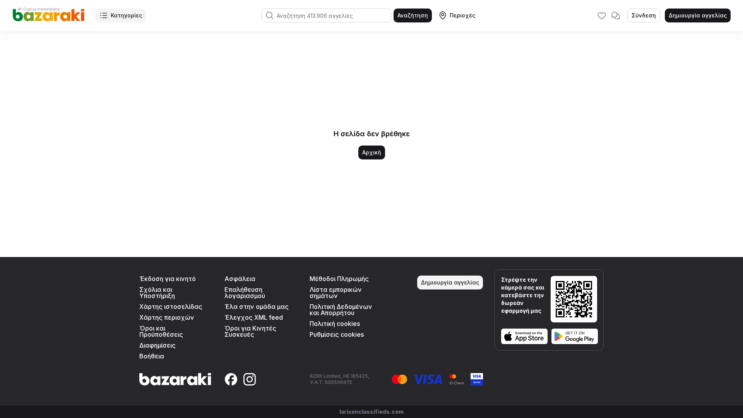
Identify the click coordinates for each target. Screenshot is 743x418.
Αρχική (371, 152)
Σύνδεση (644, 15)
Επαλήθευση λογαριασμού (244, 292)
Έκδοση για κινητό (167, 279)
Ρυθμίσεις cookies (337, 334)
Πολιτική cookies (335, 323)
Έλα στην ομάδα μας (256, 306)
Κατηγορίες (126, 15)
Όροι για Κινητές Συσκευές (250, 331)
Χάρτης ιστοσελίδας (170, 306)
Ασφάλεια (239, 279)
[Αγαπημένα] (602, 15)
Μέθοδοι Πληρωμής (339, 279)
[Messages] (616, 15)
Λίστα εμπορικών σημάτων (336, 292)
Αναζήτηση (412, 15)
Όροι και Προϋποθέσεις (161, 331)
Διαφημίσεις (157, 345)
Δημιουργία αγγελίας (698, 15)
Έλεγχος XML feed (253, 317)
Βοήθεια (151, 356)
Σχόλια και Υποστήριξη (157, 292)
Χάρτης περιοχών (166, 317)
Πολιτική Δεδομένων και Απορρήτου (341, 309)
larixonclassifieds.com (371, 411)
